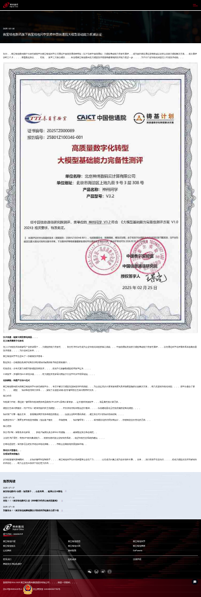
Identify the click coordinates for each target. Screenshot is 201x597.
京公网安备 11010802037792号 (46, 589)
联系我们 (7, 559)
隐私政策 (72, 559)
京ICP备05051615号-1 (12, 589)
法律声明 (137, 559)
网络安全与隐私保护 (12, 564)
